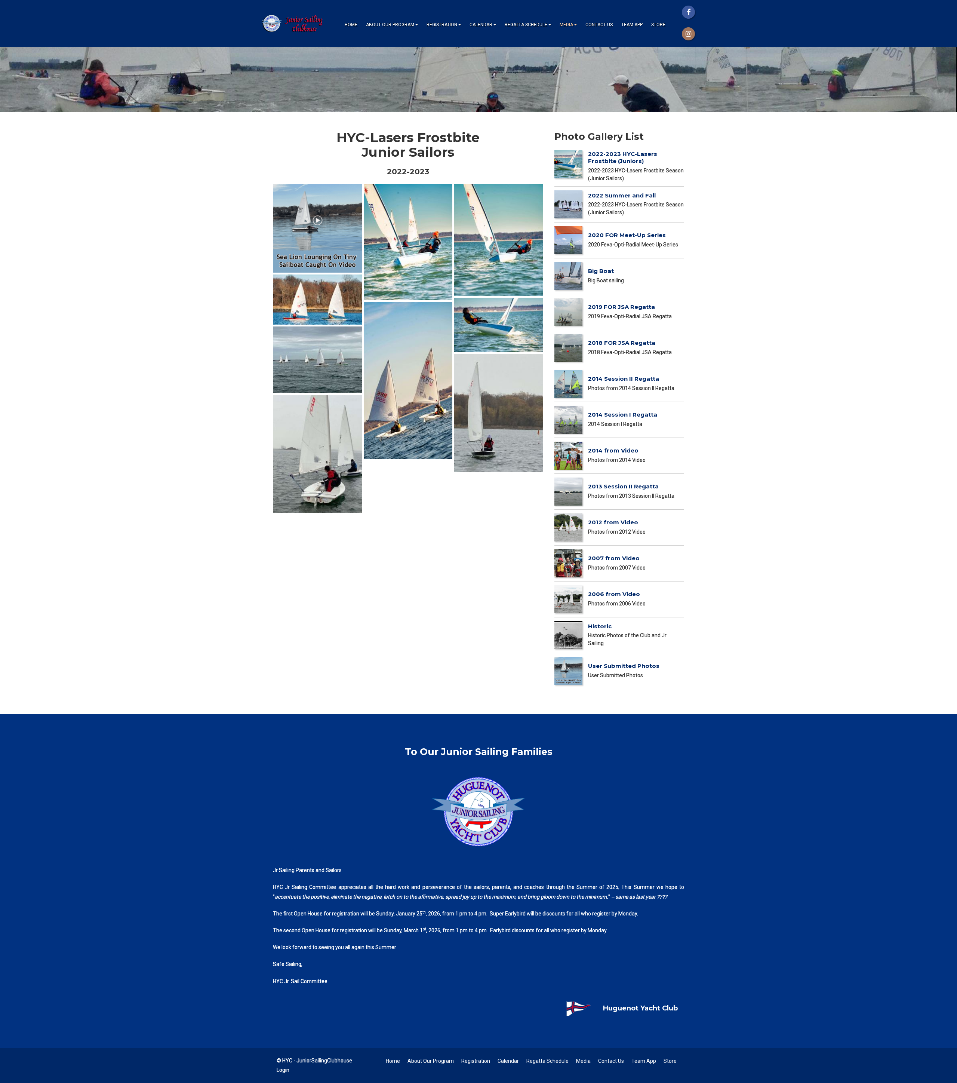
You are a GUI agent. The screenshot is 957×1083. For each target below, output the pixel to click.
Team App (632, 24)
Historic (600, 626)
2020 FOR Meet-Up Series (627, 235)
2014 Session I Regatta (622, 414)
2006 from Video (614, 594)
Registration (442, 24)
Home (351, 24)
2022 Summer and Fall (622, 195)
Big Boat (601, 270)
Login (283, 1070)
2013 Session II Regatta (623, 486)
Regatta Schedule (526, 24)
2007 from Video (614, 558)
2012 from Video (613, 522)
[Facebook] (688, 12)
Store (658, 24)
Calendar (481, 24)
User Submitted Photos (623, 665)
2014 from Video (613, 450)
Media (566, 24)
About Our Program (390, 24)
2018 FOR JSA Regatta (621, 342)
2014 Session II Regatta (623, 378)
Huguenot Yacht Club (640, 1008)
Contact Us (599, 24)
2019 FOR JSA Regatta (621, 306)
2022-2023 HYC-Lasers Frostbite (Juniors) (622, 157)
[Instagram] (688, 33)
